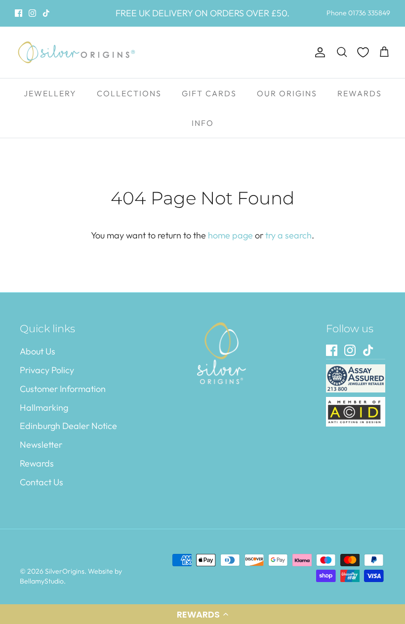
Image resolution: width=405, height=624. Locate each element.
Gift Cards (209, 93)
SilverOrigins (64, 571)
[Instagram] (32, 13)
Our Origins (287, 93)
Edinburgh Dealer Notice (68, 425)
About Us (37, 351)
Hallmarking (44, 407)
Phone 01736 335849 (358, 12)
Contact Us (41, 482)
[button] (202, 614)
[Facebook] (18, 13)
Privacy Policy (47, 370)
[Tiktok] (46, 13)
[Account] (318, 52)
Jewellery (50, 93)
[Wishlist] (363, 52)
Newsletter (41, 444)
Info (203, 123)
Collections (129, 93)
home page (230, 235)
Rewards (359, 93)
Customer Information (63, 388)
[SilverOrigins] (76, 52)
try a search (288, 235)
